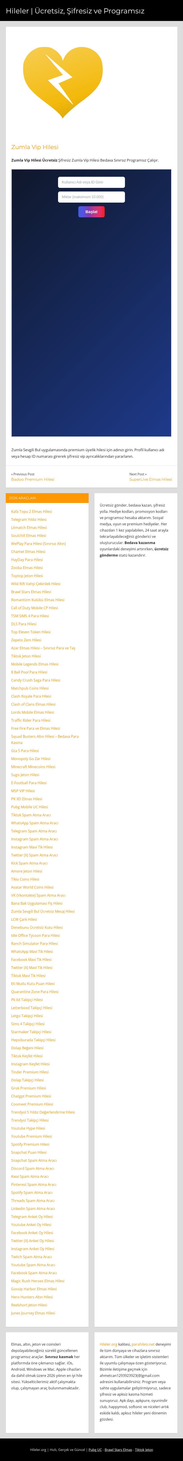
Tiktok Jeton (144, 1449)
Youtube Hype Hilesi (28, 1128)
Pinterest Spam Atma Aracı (33, 1184)
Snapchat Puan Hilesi (29, 1152)
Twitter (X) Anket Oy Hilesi (32, 1240)
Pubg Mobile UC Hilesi (29, 806)
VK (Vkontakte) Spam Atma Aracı (38, 895)
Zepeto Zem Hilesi (26, 640)
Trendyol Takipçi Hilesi (30, 1120)
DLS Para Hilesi (23, 623)
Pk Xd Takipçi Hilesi (27, 999)
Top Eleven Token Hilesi (31, 632)
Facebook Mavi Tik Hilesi (31, 959)
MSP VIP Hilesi (23, 790)
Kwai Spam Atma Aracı (30, 1176)
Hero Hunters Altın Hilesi (32, 1297)
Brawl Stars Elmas (118, 1449)
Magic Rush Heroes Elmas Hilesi (37, 1280)
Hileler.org (108, 1344)
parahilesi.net (143, 1344)
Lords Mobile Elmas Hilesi (32, 712)
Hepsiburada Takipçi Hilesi (33, 1039)
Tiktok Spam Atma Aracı (31, 815)
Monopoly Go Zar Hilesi (30, 758)
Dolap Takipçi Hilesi (27, 1080)
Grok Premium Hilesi (28, 1088)
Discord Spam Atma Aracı (32, 1168)
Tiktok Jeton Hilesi (26, 656)
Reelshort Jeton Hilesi (29, 1305)
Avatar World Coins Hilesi (32, 887)
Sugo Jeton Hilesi (25, 774)
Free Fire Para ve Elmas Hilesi (35, 728)
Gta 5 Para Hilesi (25, 750)
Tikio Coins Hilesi (25, 879)
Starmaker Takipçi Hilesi (31, 1031)
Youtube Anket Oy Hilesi (31, 1224)
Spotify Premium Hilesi (30, 1144)
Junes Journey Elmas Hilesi (33, 1313)
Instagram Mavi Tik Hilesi (32, 847)
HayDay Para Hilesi (27, 559)
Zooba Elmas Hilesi (27, 567)
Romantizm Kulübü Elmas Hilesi (37, 599)
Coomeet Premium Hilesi (32, 1104)
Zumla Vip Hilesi (34, 147)
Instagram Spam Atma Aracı (34, 839)
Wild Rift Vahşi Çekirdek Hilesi (35, 583)
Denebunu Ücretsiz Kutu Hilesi (37, 927)
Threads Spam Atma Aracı (33, 1200)
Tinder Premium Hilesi (30, 1072)
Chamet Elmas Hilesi (28, 551)
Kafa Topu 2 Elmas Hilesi (31, 511)
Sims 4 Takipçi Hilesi (28, 1023)
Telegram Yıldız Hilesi (29, 519)
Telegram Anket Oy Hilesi (32, 1216)
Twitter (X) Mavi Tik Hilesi (31, 967)
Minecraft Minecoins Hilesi (33, 766)
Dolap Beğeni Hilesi (27, 1047)
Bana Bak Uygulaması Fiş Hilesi (36, 903)
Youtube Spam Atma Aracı (33, 1264)
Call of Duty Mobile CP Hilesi (34, 607)
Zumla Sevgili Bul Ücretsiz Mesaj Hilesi (43, 911)
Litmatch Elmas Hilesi (29, 527)
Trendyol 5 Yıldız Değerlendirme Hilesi (43, 1112)
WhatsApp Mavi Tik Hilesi (32, 951)
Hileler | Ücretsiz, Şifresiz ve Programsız (75, 10)
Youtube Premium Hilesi (31, 1136)
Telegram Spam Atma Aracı (34, 831)
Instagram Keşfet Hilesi (30, 1064)
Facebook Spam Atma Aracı (34, 1272)
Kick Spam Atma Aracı (29, 863)
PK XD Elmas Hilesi (26, 798)
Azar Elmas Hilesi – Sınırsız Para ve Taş (43, 648)
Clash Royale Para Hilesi (31, 696)
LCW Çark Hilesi (24, 919)
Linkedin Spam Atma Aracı (33, 1208)
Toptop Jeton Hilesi (27, 575)
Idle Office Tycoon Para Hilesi (35, 935)
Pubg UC (95, 1449)
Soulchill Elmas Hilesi (28, 535)
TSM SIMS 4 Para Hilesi (30, 615)
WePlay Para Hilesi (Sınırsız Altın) (38, 543)
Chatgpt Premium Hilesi (31, 1096)
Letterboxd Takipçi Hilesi (31, 1007)
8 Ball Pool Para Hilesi (29, 672)
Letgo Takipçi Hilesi (27, 1015)
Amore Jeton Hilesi (26, 871)
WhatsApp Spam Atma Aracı (34, 823)
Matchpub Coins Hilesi (30, 688)
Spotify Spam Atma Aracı (31, 1192)
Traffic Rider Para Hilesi (30, 720)
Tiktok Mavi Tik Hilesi (28, 975)
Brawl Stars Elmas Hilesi (31, 591)
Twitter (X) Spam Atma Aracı (34, 855)
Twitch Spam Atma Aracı (31, 1256)
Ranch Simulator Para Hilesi (34, 943)
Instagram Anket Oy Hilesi (32, 1248)
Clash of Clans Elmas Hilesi (33, 704)
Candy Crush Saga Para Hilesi (35, 680)
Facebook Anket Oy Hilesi (32, 1232)
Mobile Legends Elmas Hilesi (34, 664)
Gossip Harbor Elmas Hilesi (34, 1288)
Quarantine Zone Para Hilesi (34, 991)
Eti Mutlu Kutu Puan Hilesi (33, 983)
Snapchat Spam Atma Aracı (34, 1160)
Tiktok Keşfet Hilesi (27, 1056)
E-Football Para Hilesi (29, 782)
